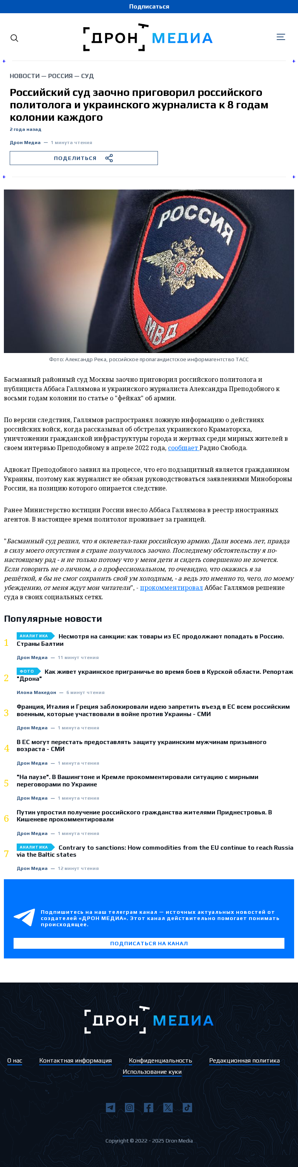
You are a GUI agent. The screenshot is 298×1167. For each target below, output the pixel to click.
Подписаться (149, 6)
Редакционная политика (244, 1060)
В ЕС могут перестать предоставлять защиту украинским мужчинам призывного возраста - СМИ (142, 746)
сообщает (183, 447)
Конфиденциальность (160, 1060)
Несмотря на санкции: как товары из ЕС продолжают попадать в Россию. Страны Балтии (150, 640)
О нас (14, 1060)
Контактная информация (75, 1060)
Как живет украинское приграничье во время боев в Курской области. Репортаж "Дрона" (155, 675)
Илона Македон (36, 692)
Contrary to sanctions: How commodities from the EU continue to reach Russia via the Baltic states (155, 851)
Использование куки (152, 1071)
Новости (25, 76)
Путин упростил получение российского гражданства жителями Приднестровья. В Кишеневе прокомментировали (144, 816)
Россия (60, 76)
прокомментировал (171, 587)
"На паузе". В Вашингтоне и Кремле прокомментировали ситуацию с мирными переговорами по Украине (137, 781)
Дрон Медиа (25, 142)
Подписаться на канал (149, 943)
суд (87, 76)
